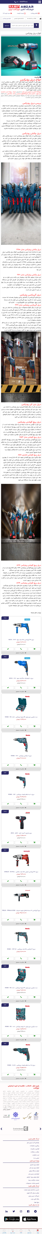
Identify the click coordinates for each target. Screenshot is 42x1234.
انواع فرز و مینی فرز (33, 1174)
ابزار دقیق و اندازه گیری (15, 1108)
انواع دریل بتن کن (34, 1168)
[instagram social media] (21, 1211)
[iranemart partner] (21, 1128)
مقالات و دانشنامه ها (31, 18)
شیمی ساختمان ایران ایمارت (31, 1190)
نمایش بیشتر (6, 1109)
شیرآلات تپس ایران (34, 1196)
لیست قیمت (20, 13)
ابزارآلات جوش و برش (28, 1108)
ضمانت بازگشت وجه (33, 1180)
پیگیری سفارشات (34, 1146)
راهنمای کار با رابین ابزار (33, 1143)
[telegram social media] (35, 1211)
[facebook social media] (28, 1211)
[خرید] (34, 649)
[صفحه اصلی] (40, 18)
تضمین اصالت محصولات (32, 1183)
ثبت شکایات (35, 1155)
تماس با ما (36, 1158)
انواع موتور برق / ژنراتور (33, 1177)
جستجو (7, 25)
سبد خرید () (6, 13)
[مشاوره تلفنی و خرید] (21, 649)
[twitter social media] (13, 1211)
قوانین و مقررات (34, 1149)
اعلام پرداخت (34, 13)
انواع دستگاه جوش (34, 1171)
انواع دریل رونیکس (7, 18)
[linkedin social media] (6, 1211)
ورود (38, 1233)
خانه (21, 1233)
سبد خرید (12, 1233)
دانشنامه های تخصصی (19, 18)
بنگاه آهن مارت (35, 1199)
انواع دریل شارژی (34, 1165)
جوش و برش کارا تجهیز (33, 1193)
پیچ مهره (36, 1202)
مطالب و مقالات (35, 1152)
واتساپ (4, 1233)
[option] (21, 1128)
